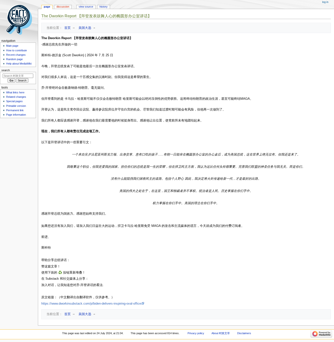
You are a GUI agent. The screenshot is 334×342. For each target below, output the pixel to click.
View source (86, 6)
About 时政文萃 (221, 333)
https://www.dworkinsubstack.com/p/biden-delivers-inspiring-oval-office (91, 303)
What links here (15, 92)
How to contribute (16, 50)
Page (47, 6)
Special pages (14, 101)
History (104, 6)
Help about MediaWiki (19, 63)
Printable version (16, 105)
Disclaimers (244, 333)
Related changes (16, 96)
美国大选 (84, 28)
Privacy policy (196, 333)
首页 (66, 28)
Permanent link (15, 110)
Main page (12, 45)
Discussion (62, 6)
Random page (14, 59)
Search (5, 70)
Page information (16, 114)
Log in (325, 1)
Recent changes (16, 54)
